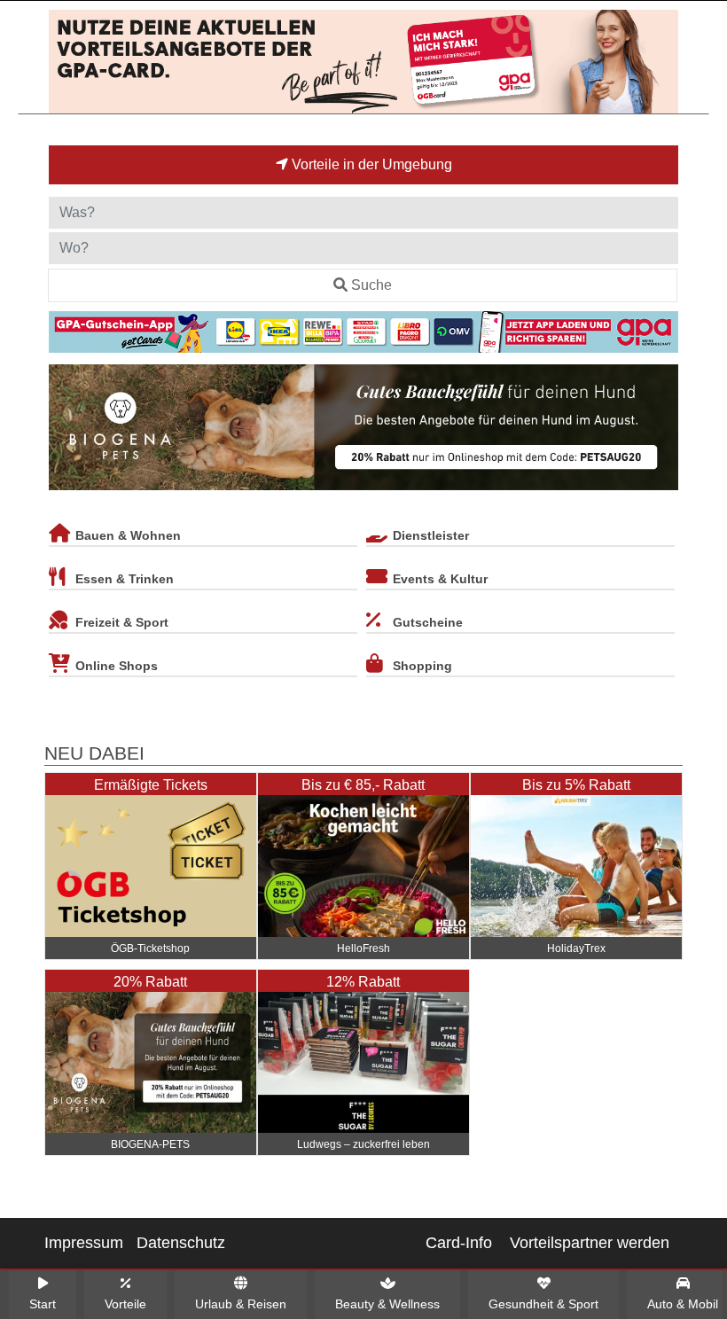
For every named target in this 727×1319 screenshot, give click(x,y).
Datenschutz (181, 1243)
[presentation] (65, 430)
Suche (371, 285)
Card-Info (459, 1243)
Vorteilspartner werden (589, 1243)
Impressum (83, 1243)
